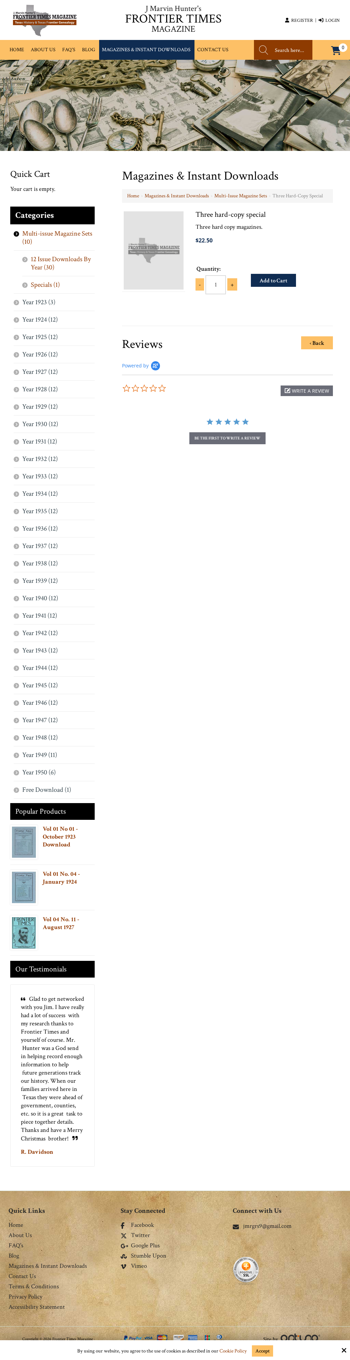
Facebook (142, 1225)
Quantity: (208, 269)
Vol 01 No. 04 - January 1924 (61, 878)
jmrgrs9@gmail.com (267, 1226)
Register (301, 20)
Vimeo (139, 1266)
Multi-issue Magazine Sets (240, 196)
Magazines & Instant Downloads (177, 196)
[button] (307, 390)
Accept (262, 1351)
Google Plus (145, 1246)
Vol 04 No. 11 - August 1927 (61, 923)
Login (331, 20)
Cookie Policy (233, 1351)
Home (133, 196)
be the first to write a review (227, 438)
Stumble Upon (148, 1256)
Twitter (140, 1235)
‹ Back (317, 343)
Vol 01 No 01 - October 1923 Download (60, 837)
